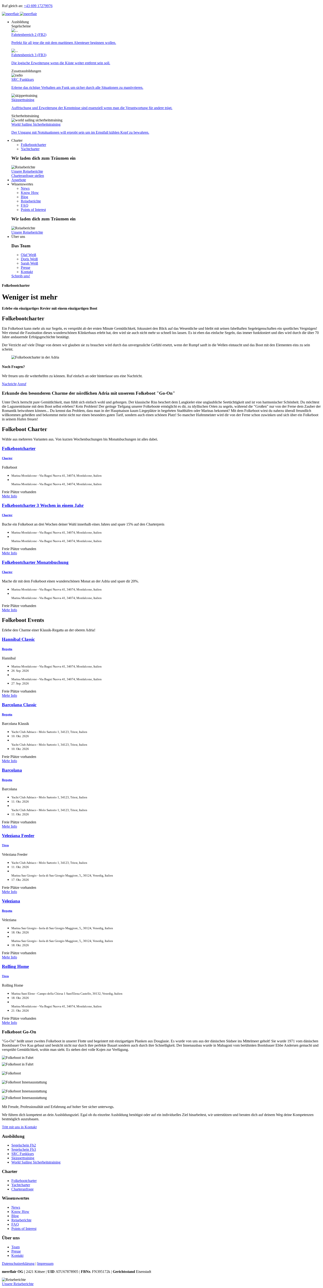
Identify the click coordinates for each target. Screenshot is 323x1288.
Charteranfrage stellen (27, 176)
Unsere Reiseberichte (27, 171)
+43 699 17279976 (38, 6)
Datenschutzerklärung (18, 1264)
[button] (20, 22)
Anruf (21, 384)
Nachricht (9, 384)
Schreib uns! (20, 276)
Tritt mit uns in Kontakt (19, 1127)
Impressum (45, 1264)
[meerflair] (19, 14)
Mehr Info (9, 496)
